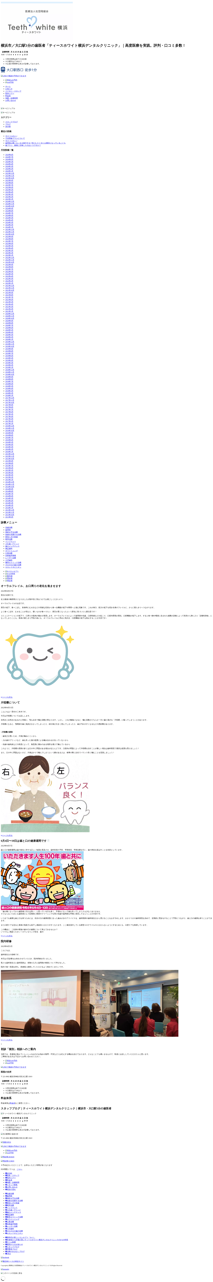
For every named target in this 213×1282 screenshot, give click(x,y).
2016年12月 (9, 426)
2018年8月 (9, 379)
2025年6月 (9, 187)
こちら (19, 1169)
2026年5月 (9, 162)
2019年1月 (9, 367)
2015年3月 (9, 475)
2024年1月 (9, 227)
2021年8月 (9, 295)
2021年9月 (9, 293)
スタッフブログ (11, 122)
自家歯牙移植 (12, 1224)
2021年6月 (9, 300)
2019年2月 (9, 365)
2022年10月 (9, 262)
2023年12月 (9, 229)
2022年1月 (9, 283)
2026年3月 (9, 166)
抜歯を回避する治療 (15, 1201)
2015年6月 (9, 468)
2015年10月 (9, 459)
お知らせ (8, 89)
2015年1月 (9, 480)
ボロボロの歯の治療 (15, 1231)
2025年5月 (9, 190)
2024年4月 (9, 220)
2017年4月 (9, 416)
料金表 (8, 96)
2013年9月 (9, 517)
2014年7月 (9, 494)
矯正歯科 (10, 1215)
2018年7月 (9, 381)
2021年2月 (9, 309)
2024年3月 (9, 222)
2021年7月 (9, 297)
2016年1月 (9, 452)
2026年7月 (9, 157)
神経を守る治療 (13, 1198)
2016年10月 (9, 431)
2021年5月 (9, 302)
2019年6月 (9, 356)
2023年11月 (9, 232)
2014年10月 (9, 487)
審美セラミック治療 (15, 1217)
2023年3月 (9, 251)
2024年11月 (9, 204)
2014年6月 (9, 496)
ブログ (8, 124)
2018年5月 (9, 386)
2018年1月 (9, 395)
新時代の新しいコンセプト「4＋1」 (21, 1237)
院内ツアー (9, 93)
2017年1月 (9, 424)
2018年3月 (9, 391)
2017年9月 (9, 405)
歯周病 (9, 1196)
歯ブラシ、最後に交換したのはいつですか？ (23, 145)
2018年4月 (9, 388)
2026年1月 (9, 171)
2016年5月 (9, 442)
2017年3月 (9, 419)
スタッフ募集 (12, 1185)
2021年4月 (9, 304)
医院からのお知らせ (15, 1244)
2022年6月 (9, 272)
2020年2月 (9, 337)
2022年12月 (9, 258)
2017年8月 (9, 407)
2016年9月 (9, 433)
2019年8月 (9, 351)
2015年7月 (9, 466)
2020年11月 (9, 316)
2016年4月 (9, 445)
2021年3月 (9, 307)
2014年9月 (9, 489)
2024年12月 (9, 201)
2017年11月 (9, 400)
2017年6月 (9, 412)
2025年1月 (9, 199)
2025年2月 (9, 197)
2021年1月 (9, 311)
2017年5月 (9, 414)
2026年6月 (9, 159)
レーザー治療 (12, 1226)
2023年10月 (9, 234)
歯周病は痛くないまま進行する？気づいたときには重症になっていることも (35, 143)
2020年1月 (9, 339)
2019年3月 (9, 363)
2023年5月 (9, 246)
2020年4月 (9, 332)
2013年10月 (9, 515)
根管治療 (10, 1205)
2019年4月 (9, 360)
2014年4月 (9, 501)
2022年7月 (9, 269)
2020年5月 (9, 330)
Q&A (9, 1254)
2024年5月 (9, 218)
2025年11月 (9, 176)
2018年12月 (9, 370)
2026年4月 (9, 164)
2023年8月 (9, 239)
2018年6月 (9, 384)
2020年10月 (9, 318)
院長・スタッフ (13, 1175)
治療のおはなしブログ (16, 1251)
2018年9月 (9, 377)
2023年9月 (9, 236)
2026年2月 (9, 169)
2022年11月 (9, 260)
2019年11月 (9, 344)
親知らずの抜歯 (13, 1203)
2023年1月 (9, 255)
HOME (9, 1173)
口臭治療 (10, 1222)
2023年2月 (9, 253)
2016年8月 (9, 435)
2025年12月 (9, 173)
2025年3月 (9, 194)
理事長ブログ (12, 1249)
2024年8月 (9, 211)
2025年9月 (9, 180)
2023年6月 (9, 243)
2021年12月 (9, 286)
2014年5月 (9, 498)
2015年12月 (9, 454)
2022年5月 (9, 274)
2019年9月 (9, 349)
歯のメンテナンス (14, 1212)
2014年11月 (9, 484)
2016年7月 (9, 438)
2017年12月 (9, 398)
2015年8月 (9, 463)
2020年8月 (9, 323)
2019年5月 (9, 358)
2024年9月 (9, 208)
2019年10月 (9, 346)
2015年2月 (9, 477)
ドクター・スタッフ (13, 91)
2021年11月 (9, 288)
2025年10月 (9, 178)
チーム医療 (11, 1242)
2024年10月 (9, 206)
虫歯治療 (10, 1193)
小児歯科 (10, 1229)
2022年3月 (9, 279)
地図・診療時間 (11, 98)
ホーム (8, 86)
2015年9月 (9, 461)
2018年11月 (9, 372)
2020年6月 (9, 328)
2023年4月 (9, 248)
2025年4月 (9, 192)
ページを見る (7, 697)
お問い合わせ (10, 100)
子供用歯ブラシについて (15, 138)
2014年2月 (9, 505)
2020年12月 (9, 314)
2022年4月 (9, 276)
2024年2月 (9, 225)
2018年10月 (9, 374)
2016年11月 (9, 428)
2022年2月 (9, 281)
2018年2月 (9, 393)
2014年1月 (9, 508)
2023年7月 (9, 241)
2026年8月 (9, 155)
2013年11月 (9, 512)
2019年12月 (9, 342)
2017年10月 (9, 402)
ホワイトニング (13, 1219)
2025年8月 (9, 183)
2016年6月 (9, 440)
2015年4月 (9, 473)
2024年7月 (9, 213)
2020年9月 (9, 321)
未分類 (8, 126)
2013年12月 (9, 510)
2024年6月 (9, 215)
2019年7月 (9, 353)
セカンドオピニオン (15, 1233)
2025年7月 (9, 185)
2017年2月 (9, 421)
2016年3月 (9, 447)
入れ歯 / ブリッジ (14, 1210)
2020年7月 (9, 325)
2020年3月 (9, 335)
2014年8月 (9, 491)
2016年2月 (9, 449)
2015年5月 (9, 470)
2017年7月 (9, 409)
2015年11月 (9, 456)
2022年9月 (9, 265)
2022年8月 (9, 267)
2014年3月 (9, 503)
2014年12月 (9, 482)
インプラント (12, 1208)
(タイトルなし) (11, 136)
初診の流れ (11, 1189)
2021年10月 (9, 290)
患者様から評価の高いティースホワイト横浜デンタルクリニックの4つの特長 (37, 1240)
